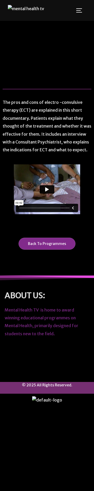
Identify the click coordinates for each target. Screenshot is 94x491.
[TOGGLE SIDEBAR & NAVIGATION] (81, 10)
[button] (47, 414)
